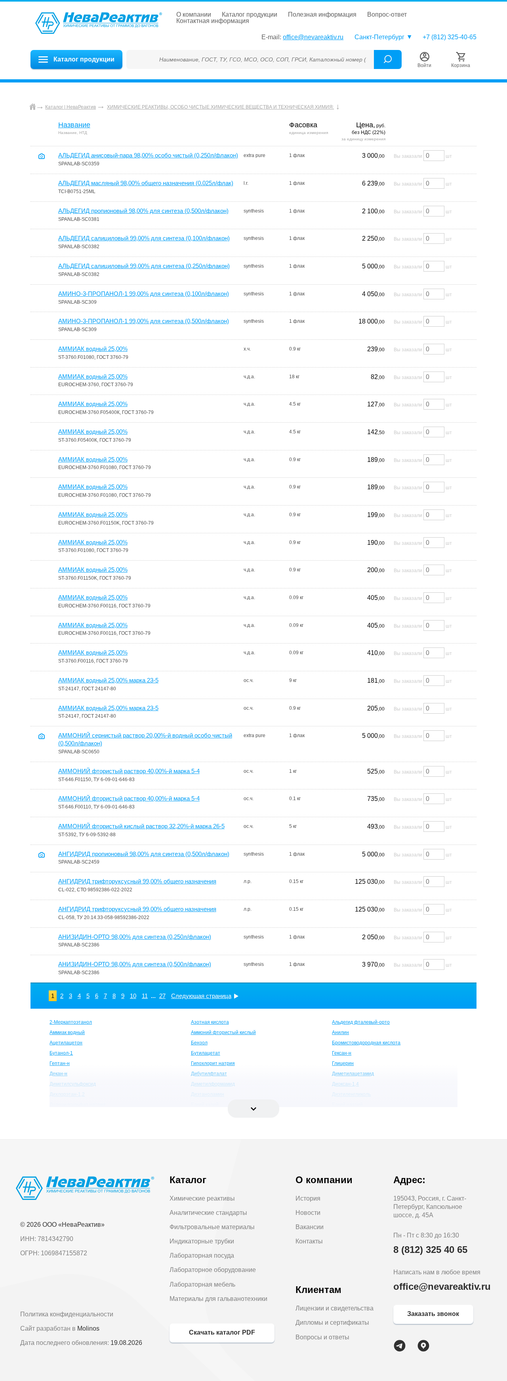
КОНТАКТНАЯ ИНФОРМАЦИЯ (212, 21)
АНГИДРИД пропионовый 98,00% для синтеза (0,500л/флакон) (143, 853)
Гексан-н (341, 1053)
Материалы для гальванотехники (218, 1298)
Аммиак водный (67, 1032)
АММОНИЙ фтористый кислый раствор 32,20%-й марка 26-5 (141, 826)
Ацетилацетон (66, 1043)
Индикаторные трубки (202, 1241)
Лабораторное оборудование (213, 1269)
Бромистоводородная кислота (366, 1043)
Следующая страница (201, 996)
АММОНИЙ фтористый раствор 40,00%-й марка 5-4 (129, 771)
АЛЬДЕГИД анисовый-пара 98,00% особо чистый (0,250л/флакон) (148, 155)
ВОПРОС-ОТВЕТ (387, 14)
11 (145, 996)
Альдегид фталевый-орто (361, 1022)
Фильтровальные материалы (212, 1227)
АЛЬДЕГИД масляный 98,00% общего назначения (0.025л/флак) (145, 183)
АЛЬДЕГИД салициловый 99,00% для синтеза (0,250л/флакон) (144, 265)
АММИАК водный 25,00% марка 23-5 (108, 680)
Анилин (340, 1032)
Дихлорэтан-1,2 (67, 1094)
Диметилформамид (213, 1084)
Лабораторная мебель (202, 1284)
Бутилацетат (205, 1053)
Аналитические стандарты (208, 1212)
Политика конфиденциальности (66, 1314)
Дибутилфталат (209, 1073)
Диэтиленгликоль (351, 1094)
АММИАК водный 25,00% (93, 348)
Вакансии (309, 1227)
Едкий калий (205, 1104)
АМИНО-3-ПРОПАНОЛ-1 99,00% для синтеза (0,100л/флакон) (143, 293)
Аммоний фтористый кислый (223, 1032)
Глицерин (343, 1063)
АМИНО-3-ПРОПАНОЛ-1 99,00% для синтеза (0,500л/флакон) (143, 321)
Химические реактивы (202, 1198)
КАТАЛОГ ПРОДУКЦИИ (249, 14)
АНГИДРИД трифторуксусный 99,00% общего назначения (137, 881)
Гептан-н (60, 1063)
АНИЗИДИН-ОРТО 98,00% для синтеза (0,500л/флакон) (134, 964)
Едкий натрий (347, 1104)
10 (133, 996)
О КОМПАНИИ (193, 14)
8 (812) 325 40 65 (430, 1249)
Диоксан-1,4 (345, 1084)
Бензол (199, 1043)
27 (162, 996)
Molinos (88, 1328)
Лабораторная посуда (202, 1255)
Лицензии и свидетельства (334, 1308)
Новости (307, 1212)
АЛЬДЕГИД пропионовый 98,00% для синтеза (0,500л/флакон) (143, 210)
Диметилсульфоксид (73, 1084)
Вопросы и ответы (322, 1337)
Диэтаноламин (207, 1094)
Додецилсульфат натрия (78, 1104)
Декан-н (58, 1073)
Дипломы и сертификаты (332, 1322)
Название (74, 125)
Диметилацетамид (353, 1073)
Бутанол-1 (61, 1053)
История (307, 1198)
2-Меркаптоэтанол (71, 1022)
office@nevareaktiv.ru (313, 37)
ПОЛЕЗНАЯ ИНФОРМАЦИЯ (322, 14)
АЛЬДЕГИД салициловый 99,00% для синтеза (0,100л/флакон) (144, 238)
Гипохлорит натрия (213, 1063)
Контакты (309, 1241)
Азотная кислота (210, 1022)
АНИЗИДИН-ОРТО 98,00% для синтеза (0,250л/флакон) (134, 936)
